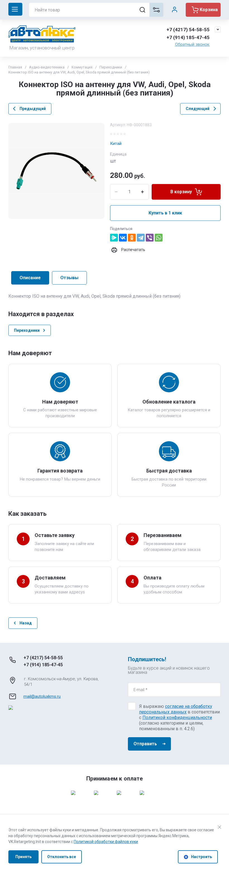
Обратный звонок (192, 44)
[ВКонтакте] (123, 238)
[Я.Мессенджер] (114, 238)
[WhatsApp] (159, 238)
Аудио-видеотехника (47, 67)
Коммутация (81, 67)
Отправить (145, 743)
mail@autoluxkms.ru (42, 696)
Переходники (110, 67)
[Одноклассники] (132, 238)
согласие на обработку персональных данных (175, 709)
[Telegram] (141, 238)
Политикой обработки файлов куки (106, 841)
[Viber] (150, 238)
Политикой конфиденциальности (177, 717)
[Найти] (142, 10)
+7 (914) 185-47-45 (187, 37)
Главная (15, 67)
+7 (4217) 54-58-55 (187, 29)
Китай (115, 143)
